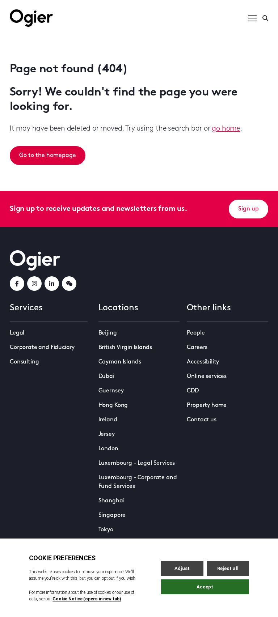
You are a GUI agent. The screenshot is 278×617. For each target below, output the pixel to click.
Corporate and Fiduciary (42, 347)
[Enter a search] (265, 18)
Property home (207, 405)
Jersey (106, 434)
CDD (193, 391)
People (196, 333)
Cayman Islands (119, 362)
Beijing (107, 333)
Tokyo (105, 530)
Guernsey (111, 391)
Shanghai (111, 501)
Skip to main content (46, 7)
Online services (207, 376)
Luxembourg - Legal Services (136, 463)
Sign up (248, 209)
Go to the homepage (47, 155)
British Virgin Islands (125, 347)
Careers (197, 347)
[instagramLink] (34, 283)
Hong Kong (113, 405)
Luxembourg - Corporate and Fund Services (137, 482)
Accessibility (203, 362)
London (108, 449)
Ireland (107, 420)
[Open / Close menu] (252, 18)
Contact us (201, 420)
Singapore (112, 515)
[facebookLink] (17, 283)
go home (226, 128)
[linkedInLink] (52, 283)
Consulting (24, 362)
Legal (17, 333)
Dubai (106, 376)
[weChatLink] (69, 283)
